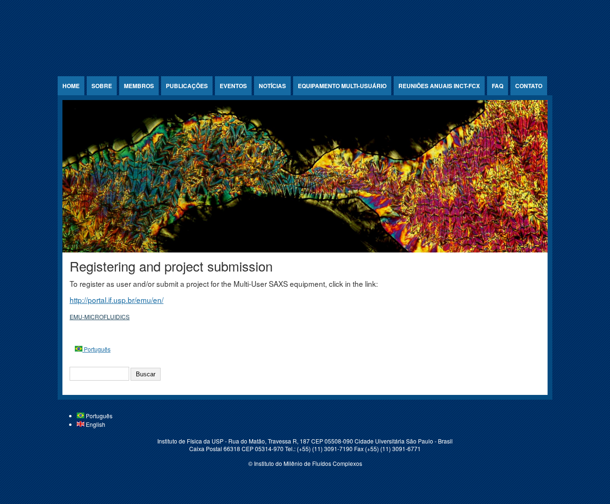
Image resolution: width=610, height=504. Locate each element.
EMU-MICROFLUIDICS (100, 316)
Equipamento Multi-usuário (342, 85)
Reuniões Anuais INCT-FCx (439, 85)
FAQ (497, 85)
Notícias (272, 85)
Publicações (187, 85)
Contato (528, 85)
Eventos (233, 85)
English (94, 424)
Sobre (102, 85)
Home (71, 85)
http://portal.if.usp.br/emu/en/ (116, 299)
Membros (139, 85)
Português (96, 349)
